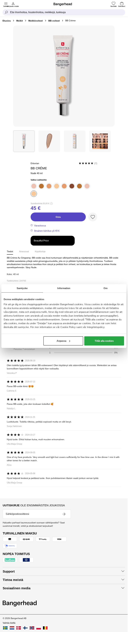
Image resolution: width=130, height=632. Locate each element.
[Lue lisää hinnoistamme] (51, 203)
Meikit (19, 20)
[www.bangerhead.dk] (18, 628)
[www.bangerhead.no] (32, 628)
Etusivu (7, 20)
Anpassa (61, 340)
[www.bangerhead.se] (5, 628)
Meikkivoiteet (35, 20)
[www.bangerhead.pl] (38, 628)
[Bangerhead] (64, 4)
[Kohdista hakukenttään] (6, 12)
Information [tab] (63, 288)
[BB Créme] (24, 141)
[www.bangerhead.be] (45, 628)
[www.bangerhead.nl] (12, 628)
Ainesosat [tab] (24, 251)
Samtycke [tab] (22, 288)
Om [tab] (105, 288)
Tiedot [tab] (10, 251)
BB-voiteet (54, 20)
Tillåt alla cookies (104, 340)
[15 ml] (34, 186)
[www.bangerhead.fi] (25, 628)
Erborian (35, 163)
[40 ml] (64, 186)
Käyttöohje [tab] (40, 251)
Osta (58, 217)
